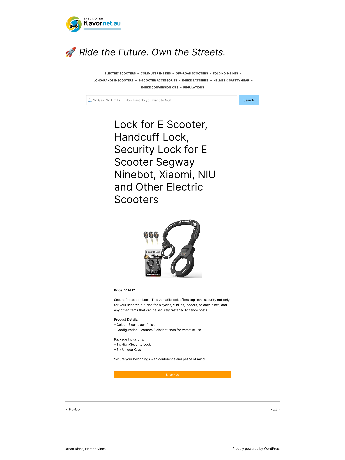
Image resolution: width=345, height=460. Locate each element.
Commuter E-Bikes (156, 73)
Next (273, 409)
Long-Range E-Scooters (114, 80)
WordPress (272, 448)
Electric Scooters (120, 73)
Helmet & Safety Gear (231, 80)
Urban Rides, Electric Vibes (85, 449)
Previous (75, 409)
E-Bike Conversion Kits (159, 87)
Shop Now (172, 374)
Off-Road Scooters (192, 73)
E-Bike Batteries (195, 80)
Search (248, 100)
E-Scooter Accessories (158, 80)
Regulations (193, 87)
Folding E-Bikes (225, 73)
